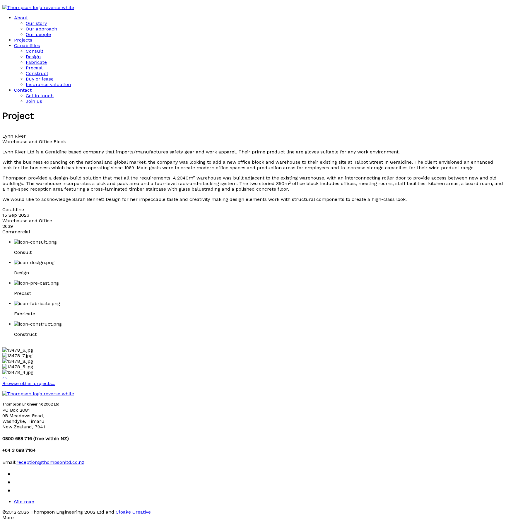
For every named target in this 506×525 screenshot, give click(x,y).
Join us (34, 101)
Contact (23, 90)
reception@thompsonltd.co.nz (50, 462)
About (21, 17)
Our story (36, 23)
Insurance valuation (48, 84)
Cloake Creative (133, 512)
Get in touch (40, 95)
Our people (38, 34)
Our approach (41, 29)
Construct (37, 73)
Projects (23, 40)
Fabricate (36, 62)
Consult (34, 51)
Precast (34, 68)
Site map (24, 502)
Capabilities (27, 45)
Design (33, 56)
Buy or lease (40, 79)
